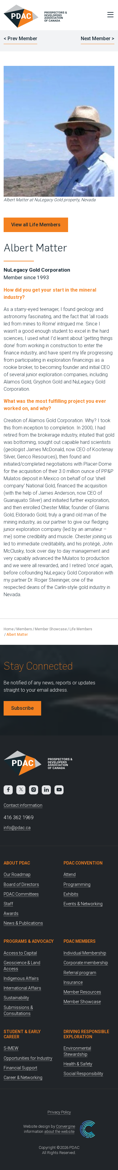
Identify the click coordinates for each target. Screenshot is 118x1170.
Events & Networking (83, 903)
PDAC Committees (21, 894)
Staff (8, 903)
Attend (70, 874)
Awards (11, 913)
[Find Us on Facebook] (8, 789)
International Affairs (22, 988)
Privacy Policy (59, 1112)
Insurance (73, 982)
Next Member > (97, 38)
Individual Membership (85, 953)
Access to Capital (20, 953)
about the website (59, 1131)
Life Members (81, 629)
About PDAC (17, 863)
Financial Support (20, 1067)
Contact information (23, 805)
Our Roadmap (17, 874)
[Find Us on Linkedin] (46, 789)
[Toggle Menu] (108, 14)
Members (24, 629)
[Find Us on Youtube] (59, 789)
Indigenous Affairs (21, 978)
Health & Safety (78, 1064)
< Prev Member (20, 38)
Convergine (65, 1126)
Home (9, 629)
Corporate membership (86, 962)
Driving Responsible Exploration (86, 1034)
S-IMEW (11, 1048)
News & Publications (23, 923)
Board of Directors (21, 884)
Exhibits (71, 894)
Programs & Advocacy (29, 941)
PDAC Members (80, 941)
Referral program (80, 972)
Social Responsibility (83, 1073)
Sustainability (16, 997)
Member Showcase (51, 629)
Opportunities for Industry (28, 1058)
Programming (77, 884)
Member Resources (82, 992)
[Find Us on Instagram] (33, 789)
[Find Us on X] (20, 789)
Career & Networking (23, 1077)
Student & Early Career (22, 1034)
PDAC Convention (83, 863)
